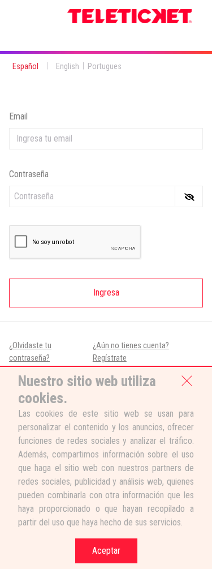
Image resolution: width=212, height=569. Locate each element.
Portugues (105, 66)
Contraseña (29, 174)
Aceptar (106, 550)
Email (18, 116)
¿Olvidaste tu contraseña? (30, 352)
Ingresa (106, 292)
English (67, 66)
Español (25, 66)
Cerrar (187, 380)
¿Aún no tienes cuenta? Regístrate (131, 352)
